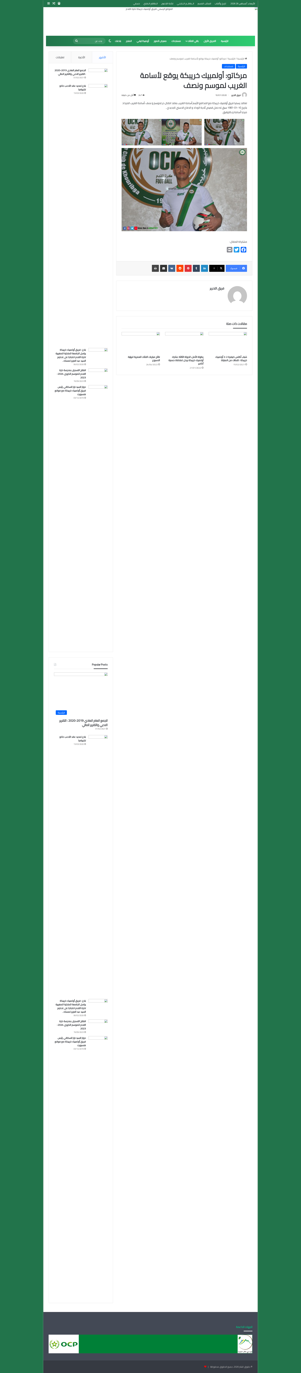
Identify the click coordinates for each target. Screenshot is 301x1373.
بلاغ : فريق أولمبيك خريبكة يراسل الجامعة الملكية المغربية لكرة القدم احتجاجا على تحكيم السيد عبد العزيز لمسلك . (71, 355)
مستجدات (176, 41)
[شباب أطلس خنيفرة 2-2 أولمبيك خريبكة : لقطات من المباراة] (228, 343)
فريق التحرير (236, 95)
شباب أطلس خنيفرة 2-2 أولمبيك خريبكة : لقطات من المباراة (231, 358)
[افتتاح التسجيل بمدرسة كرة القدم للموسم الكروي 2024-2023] (98, 374)
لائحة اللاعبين (167, 3)
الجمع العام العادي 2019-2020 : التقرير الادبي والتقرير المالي (70, 72)
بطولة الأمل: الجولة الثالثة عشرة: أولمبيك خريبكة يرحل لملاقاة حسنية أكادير (185, 360)
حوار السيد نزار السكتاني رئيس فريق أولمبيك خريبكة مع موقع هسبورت (70, 390)
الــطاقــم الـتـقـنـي (185, 3)
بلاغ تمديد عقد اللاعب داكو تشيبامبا (72, 88)
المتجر (129, 41)
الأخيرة (81, 57)
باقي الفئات (193, 41)
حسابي (136, 3)
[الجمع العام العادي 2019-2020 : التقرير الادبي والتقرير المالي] (98, 75)
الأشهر (102, 57)
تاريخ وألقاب (220, 3)
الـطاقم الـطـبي (150, 3)
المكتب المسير (204, 3)
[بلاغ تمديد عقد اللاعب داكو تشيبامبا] (98, 215)
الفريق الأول (210, 41)
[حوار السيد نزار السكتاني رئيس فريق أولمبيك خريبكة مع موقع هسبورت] (98, 516)
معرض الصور (160, 41)
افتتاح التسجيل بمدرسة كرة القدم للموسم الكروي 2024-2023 (71, 374)
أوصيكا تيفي (143, 41)
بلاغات (118, 41)
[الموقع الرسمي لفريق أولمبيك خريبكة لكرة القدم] (150, 21)
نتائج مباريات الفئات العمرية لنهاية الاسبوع (144, 358)
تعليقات (60, 57)
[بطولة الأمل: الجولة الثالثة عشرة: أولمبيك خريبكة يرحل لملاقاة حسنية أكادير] (184, 343)
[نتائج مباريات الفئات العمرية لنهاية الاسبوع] (141, 343)
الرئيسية (224, 41)
